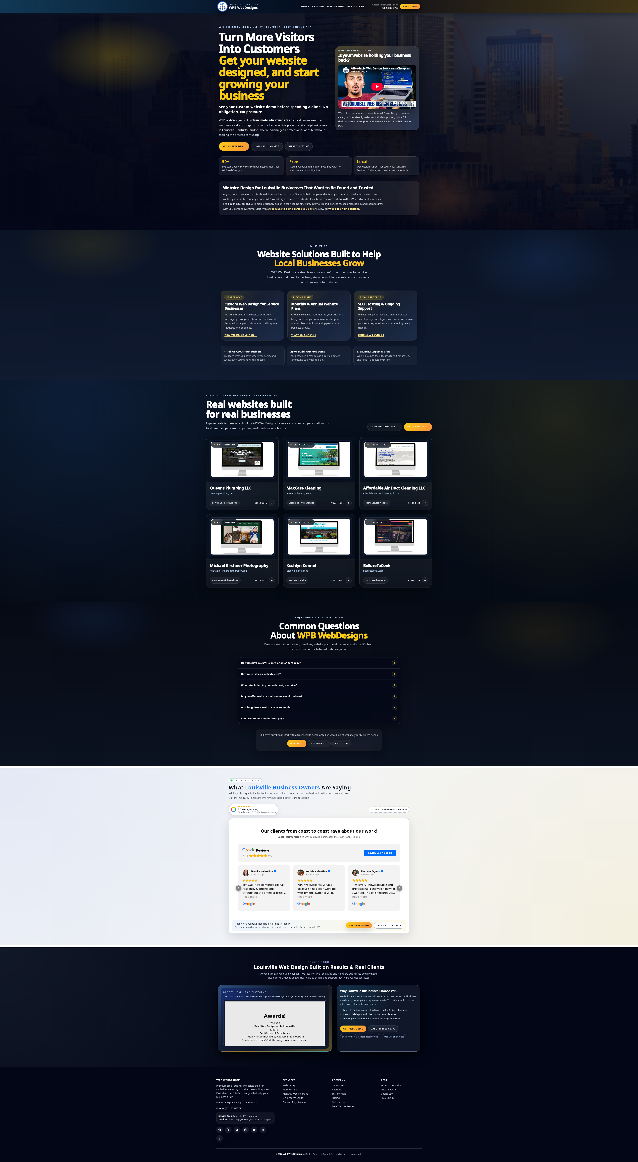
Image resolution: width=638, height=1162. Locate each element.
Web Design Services (394, 1036)
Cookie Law (387, 1093)
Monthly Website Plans (295, 1093)
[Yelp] (237, 1129)
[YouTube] (254, 1129)
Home (305, 6)
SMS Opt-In (387, 1097)
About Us (337, 1089)
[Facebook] (219, 1129)
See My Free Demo (234, 146)
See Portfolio (348, 1036)
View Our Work (299, 146)
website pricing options (344, 208)
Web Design (335, 6)
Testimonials (339, 1093)
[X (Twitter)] (228, 1129)
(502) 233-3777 (233, 1108)
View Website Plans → (303, 335)
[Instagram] (245, 1129)
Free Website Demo (343, 1106)
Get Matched (357, 6)
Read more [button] (250, 897)
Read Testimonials (369, 1036)
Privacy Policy (388, 1089)
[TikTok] (219, 1138)
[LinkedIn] (263, 1129)
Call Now (341, 743)
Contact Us (338, 1085)
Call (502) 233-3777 (267, 146)
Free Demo (410, 6)
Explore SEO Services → (371, 335)
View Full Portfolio (385, 426)
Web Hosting (290, 1089)
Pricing (318, 6)
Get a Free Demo (418, 426)
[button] (238, 888)
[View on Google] (246, 872)
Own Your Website (293, 1097)
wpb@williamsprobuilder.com (240, 1102)
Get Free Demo (359, 925)
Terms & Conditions (392, 1085)
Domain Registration (294, 1102)
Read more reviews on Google (389, 809)
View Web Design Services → (240, 335)
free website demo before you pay (291, 208)
